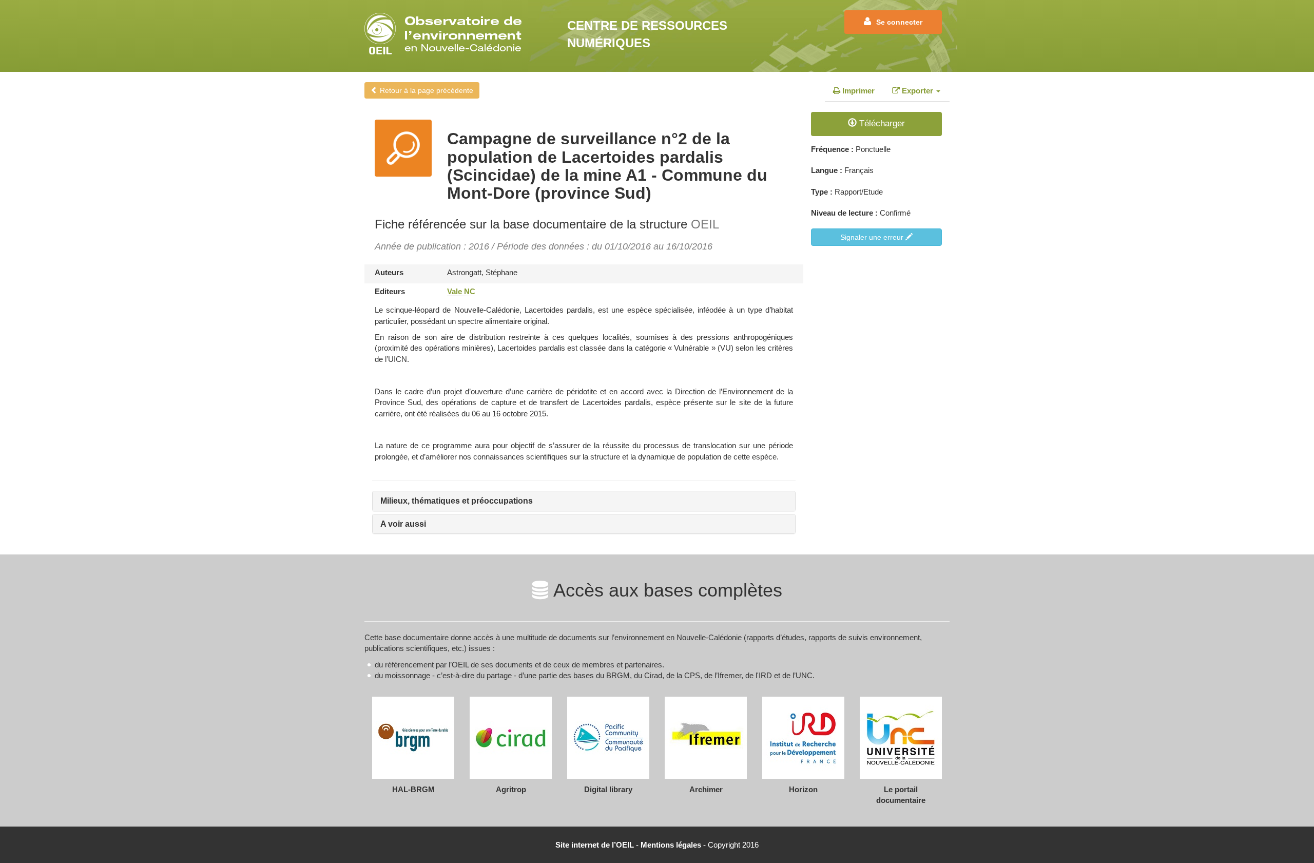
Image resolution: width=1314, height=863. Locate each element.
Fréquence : (832, 149)
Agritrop (511, 789)
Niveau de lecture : (844, 212)
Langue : (826, 170)
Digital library (608, 789)
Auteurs (389, 272)
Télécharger (881, 123)
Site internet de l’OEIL (594, 844)
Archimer (706, 789)
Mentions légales (671, 844)
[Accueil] (446, 33)
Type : (822, 191)
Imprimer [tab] (857, 90)
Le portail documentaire (900, 794)
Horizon (803, 789)
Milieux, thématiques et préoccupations (456, 500)
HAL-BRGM (413, 789)
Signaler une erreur (872, 237)
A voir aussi (403, 524)
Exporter (917, 90)
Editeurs (390, 291)
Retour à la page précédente (425, 90)
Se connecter (899, 22)
